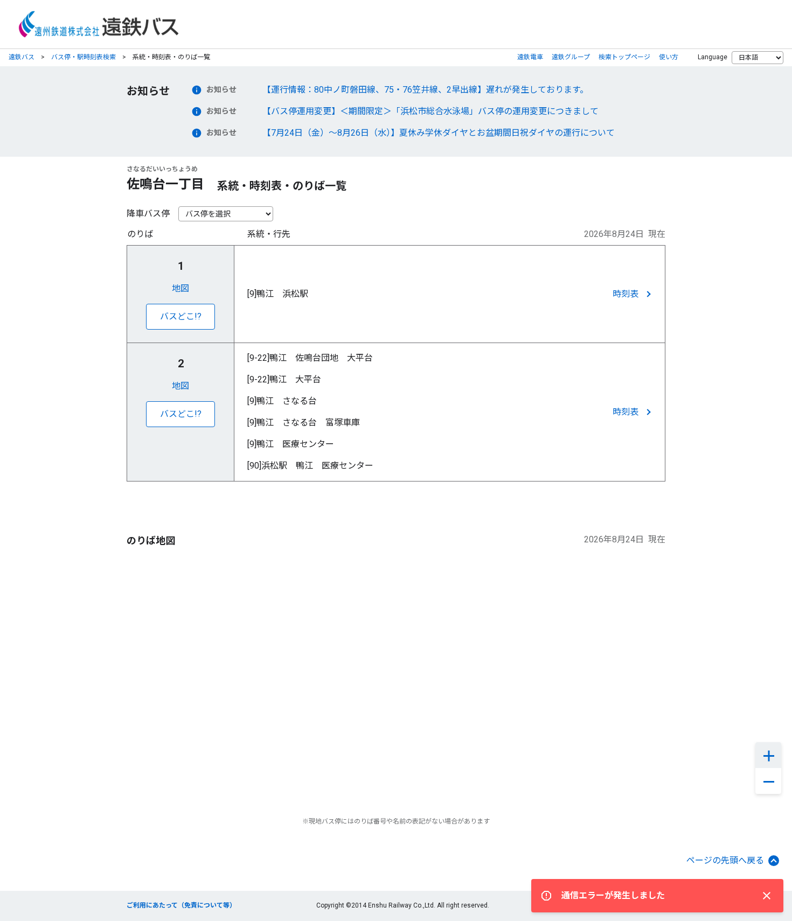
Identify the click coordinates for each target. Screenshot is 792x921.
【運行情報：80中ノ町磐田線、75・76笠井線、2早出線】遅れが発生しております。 (425, 90)
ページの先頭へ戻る (725, 860)
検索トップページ (624, 57)
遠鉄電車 (530, 57)
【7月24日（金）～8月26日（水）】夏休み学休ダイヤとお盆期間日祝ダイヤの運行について (438, 133)
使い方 (668, 57)
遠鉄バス (21, 57)
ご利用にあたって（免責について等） (181, 905)
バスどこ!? (181, 316)
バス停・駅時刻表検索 (83, 57)
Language (712, 57)
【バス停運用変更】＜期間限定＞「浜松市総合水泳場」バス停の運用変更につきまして (430, 111)
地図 (180, 288)
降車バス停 (148, 213)
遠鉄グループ (571, 57)
